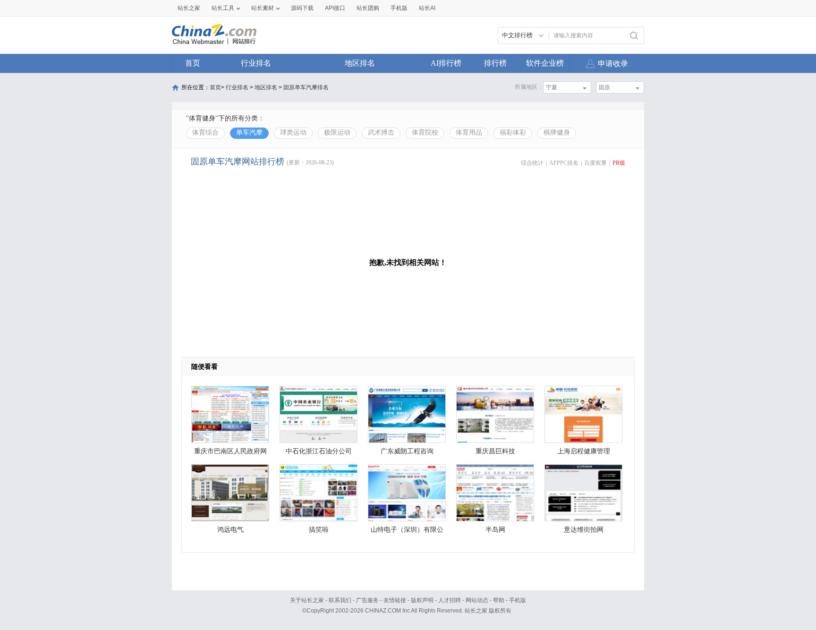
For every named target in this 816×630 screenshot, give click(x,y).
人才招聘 (449, 600)
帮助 (498, 600)
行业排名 (256, 63)
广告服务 (367, 600)
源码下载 (302, 8)
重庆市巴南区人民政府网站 (230, 454)
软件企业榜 (545, 63)
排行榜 (495, 63)
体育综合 (205, 132)
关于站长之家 (307, 600)
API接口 (335, 8)
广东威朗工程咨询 (407, 451)
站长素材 (262, 8)
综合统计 (532, 163)
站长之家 (189, 8)
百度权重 (595, 163)
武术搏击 (381, 132)
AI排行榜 (446, 63)
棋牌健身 (557, 132)
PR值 (618, 163)
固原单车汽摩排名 (306, 87)
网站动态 (477, 600)
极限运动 (337, 132)
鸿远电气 (230, 529)
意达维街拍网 (584, 529)
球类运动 (293, 132)
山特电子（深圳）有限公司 (407, 532)
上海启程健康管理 (583, 451)
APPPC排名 (563, 163)
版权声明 (422, 600)
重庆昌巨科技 (495, 451)
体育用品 (469, 132)
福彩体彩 (513, 132)
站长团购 (368, 8)
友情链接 (394, 600)
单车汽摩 (249, 132)
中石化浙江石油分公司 (319, 451)
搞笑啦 (319, 529)
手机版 (517, 600)
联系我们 (340, 600)
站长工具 (223, 8)
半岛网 (495, 529)
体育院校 (425, 132)
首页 (192, 63)
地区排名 (360, 63)
